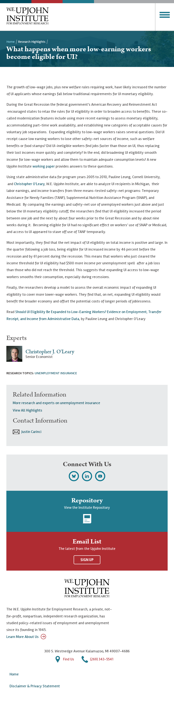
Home (10, 42)
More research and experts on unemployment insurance (56, 403)
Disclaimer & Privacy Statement (35, 686)
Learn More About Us (22, 636)
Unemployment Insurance (56, 373)
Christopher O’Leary (29, 184)
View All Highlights (27, 410)
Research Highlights (31, 42)
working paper (43, 166)
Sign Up (87, 559)
